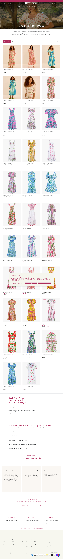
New (4, 539)
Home (21, 528)
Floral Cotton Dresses (20, 38)
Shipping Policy (21, 553)
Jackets (13, 543)
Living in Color (34, 539)
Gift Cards (14, 544)
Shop (25, 528)
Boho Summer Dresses (28, 38)
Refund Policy (5, 553)
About (4, 544)
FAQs (23, 543)
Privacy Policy (16, 280)
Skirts (13, 541)
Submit (58, 538)
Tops (13, 539)
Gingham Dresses (43, 38)
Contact (23, 544)
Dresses (28, 528)
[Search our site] (52, 4)
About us (33, 537)
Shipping (23, 537)
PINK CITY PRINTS (8, 552)
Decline (44, 283)
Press (32, 546)
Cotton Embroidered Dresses (36, 38)
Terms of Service (15, 553)
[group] (31, 479)
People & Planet (34, 544)
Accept (31, 283)
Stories (4, 543)
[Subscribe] (41, 505)
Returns (23, 539)
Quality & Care (25, 541)
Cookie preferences (27, 553)
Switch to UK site (25, 546)
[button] (20, 57)
